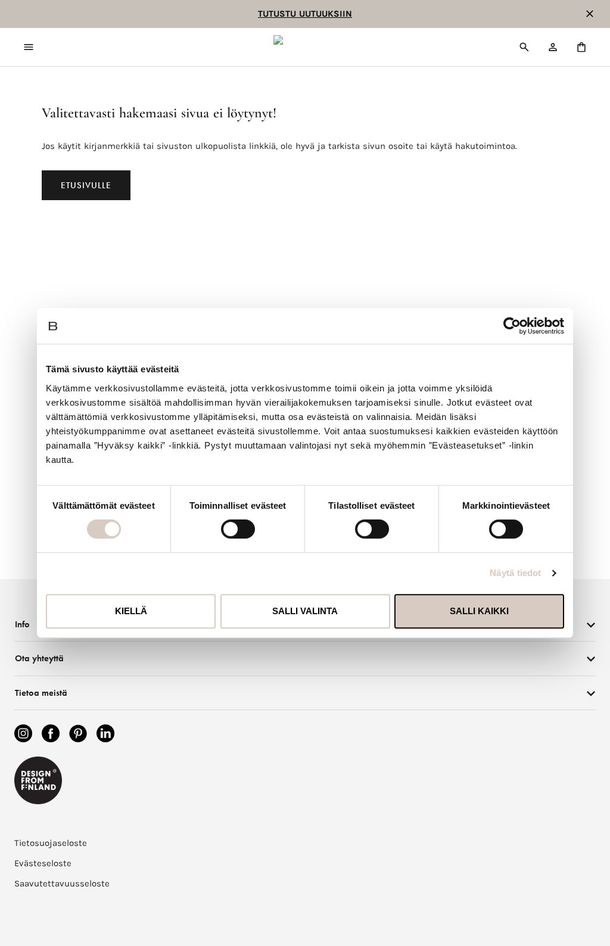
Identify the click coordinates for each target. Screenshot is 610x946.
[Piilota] (590, 14)
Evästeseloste (42, 863)
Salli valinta (305, 611)
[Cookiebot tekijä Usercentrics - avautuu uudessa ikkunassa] (512, 326)
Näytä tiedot (515, 573)
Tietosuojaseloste (50, 843)
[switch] (238, 529)
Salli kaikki (479, 611)
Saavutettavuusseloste (62, 883)
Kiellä (131, 611)
